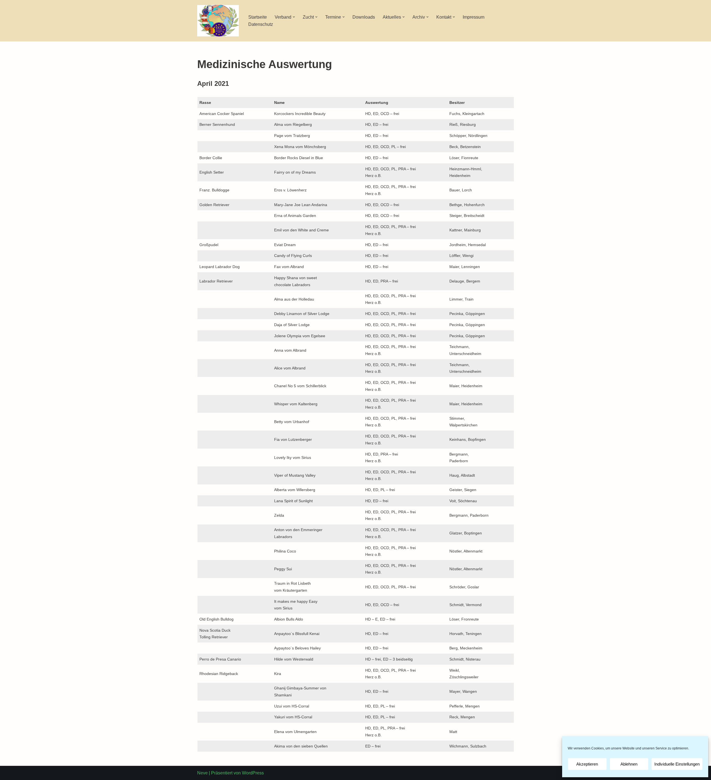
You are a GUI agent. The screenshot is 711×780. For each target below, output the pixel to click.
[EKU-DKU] (218, 20)
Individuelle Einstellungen (677, 764)
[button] (294, 17)
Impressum (473, 17)
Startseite (257, 17)
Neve (202, 773)
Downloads (363, 17)
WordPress (253, 773)
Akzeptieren (587, 764)
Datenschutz (260, 24)
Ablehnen (628, 764)
